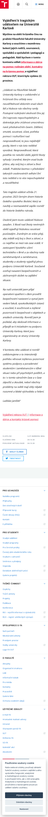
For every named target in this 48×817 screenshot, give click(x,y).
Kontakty (6, 687)
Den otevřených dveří (12, 505)
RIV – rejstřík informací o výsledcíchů (19, 612)
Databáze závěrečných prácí (15, 570)
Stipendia (7, 566)
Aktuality (6, 663)
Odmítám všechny (24, 802)
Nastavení (24, 809)
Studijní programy (11, 543)
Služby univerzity (10, 645)
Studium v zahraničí (11, 556)
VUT (8, 733)
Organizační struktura (12, 668)
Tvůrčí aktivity (9, 594)
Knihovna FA (8, 738)
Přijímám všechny (24, 795)
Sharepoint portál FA (12, 728)
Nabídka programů (11, 496)
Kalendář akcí (9, 747)
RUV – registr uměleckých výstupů (18, 617)
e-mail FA (7, 714)
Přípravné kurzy (10, 510)
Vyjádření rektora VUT (15, 414)
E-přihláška (7, 524)
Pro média (7, 682)
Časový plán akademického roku (17, 552)
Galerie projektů (10, 575)
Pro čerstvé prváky (11, 547)
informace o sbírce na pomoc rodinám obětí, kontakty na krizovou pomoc (23, 67)
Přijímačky (7, 501)
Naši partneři (8, 631)
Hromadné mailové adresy (14, 719)
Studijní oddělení (10, 538)
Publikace (7, 603)
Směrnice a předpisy (12, 561)
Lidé (4, 673)
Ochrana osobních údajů (13, 701)
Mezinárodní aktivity (11, 635)
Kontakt (6, 519)
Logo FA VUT (8, 649)
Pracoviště (7, 691)
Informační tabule (11, 677)
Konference (8, 607)
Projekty (6, 598)
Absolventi (11, 752)
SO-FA (5, 742)
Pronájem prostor (10, 640)
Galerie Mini (8, 696)
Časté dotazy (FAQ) (11, 515)
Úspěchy (6, 589)
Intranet (6, 724)
